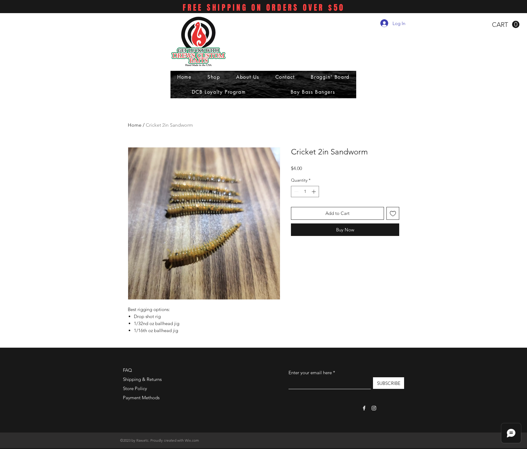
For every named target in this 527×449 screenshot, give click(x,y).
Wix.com (192, 440)
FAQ (127, 370)
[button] (505, 24)
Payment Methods (142, 397)
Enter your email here (310, 372)
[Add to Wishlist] (393, 213)
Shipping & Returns (142, 379)
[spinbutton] (304, 191)
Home (135, 125)
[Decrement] (295, 191)
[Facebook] (364, 408)
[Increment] (314, 191)
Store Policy (135, 388)
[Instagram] (374, 408)
